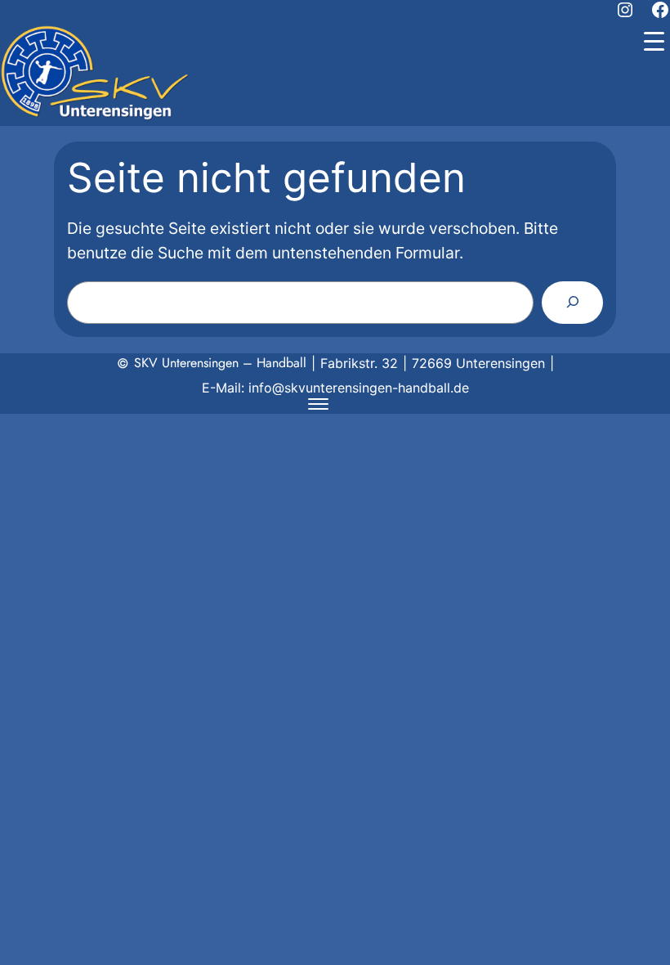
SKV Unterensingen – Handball (220, 362)
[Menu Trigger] (653, 41)
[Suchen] (572, 302)
